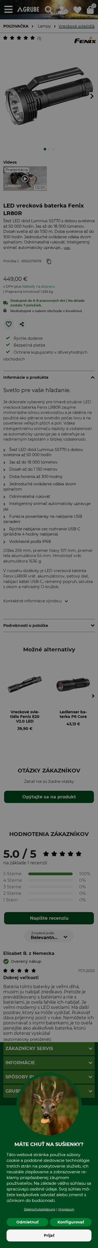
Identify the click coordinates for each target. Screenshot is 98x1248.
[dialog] (49, 624)
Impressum (66, 1209)
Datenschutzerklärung (39, 1209)
